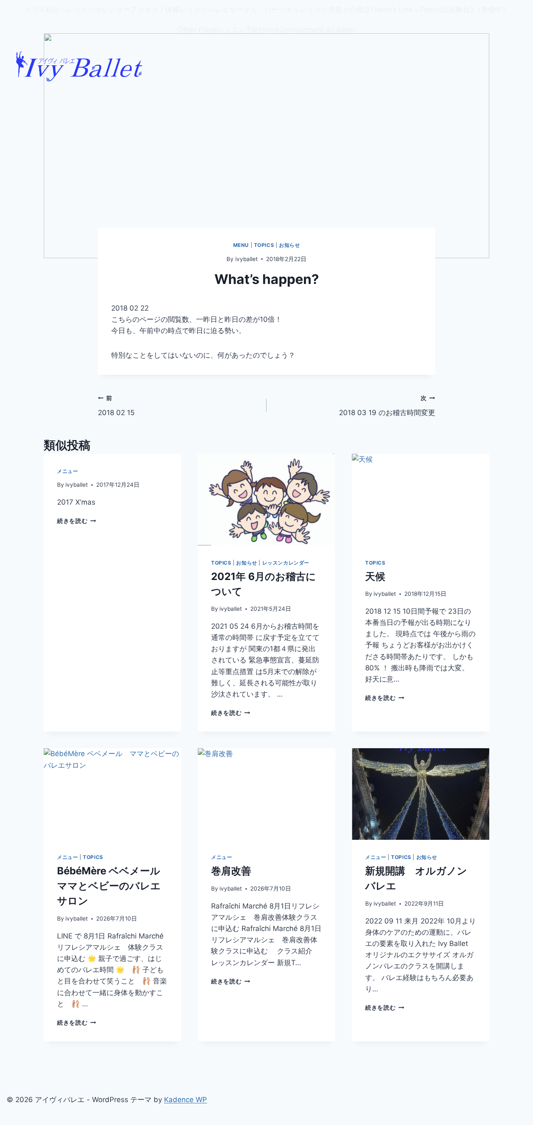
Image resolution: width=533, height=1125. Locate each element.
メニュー (67, 471)
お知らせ (289, 245)
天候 (375, 576)
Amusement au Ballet (319, 29)
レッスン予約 (238, 29)
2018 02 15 (120, 406)
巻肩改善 (231, 871)
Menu (241, 245)
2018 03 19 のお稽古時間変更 (387, 406)
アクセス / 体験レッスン (169, 9)
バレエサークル (236, 9)
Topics (430, 9)
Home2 (271, 29)
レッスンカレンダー (98, 9)
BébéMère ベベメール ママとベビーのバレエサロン (113, 886)
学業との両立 (349, 9)
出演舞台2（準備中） (475, 9)
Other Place (197, 29)
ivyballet (246, 259)
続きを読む (72, 521)
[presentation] (266, 499)
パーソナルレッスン (296, 9)
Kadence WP (185, 1099)
